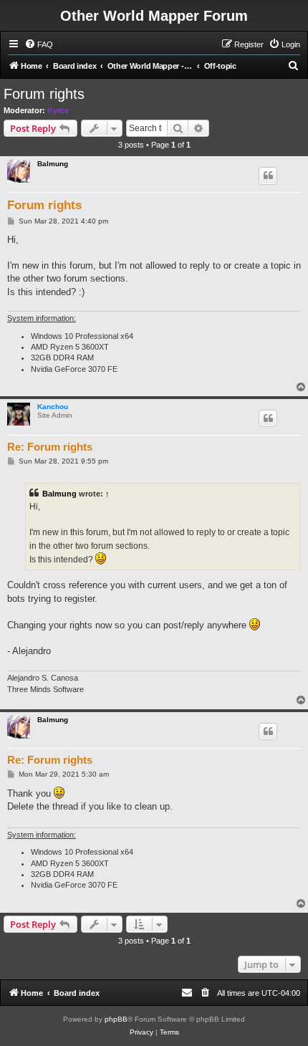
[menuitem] (38, 44)
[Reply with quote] (268, 175)
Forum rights (44, 94)
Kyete (58, 110)
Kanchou (52, 407)
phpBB (116, 1019)
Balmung (52, 164)
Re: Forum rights (49, 447)
